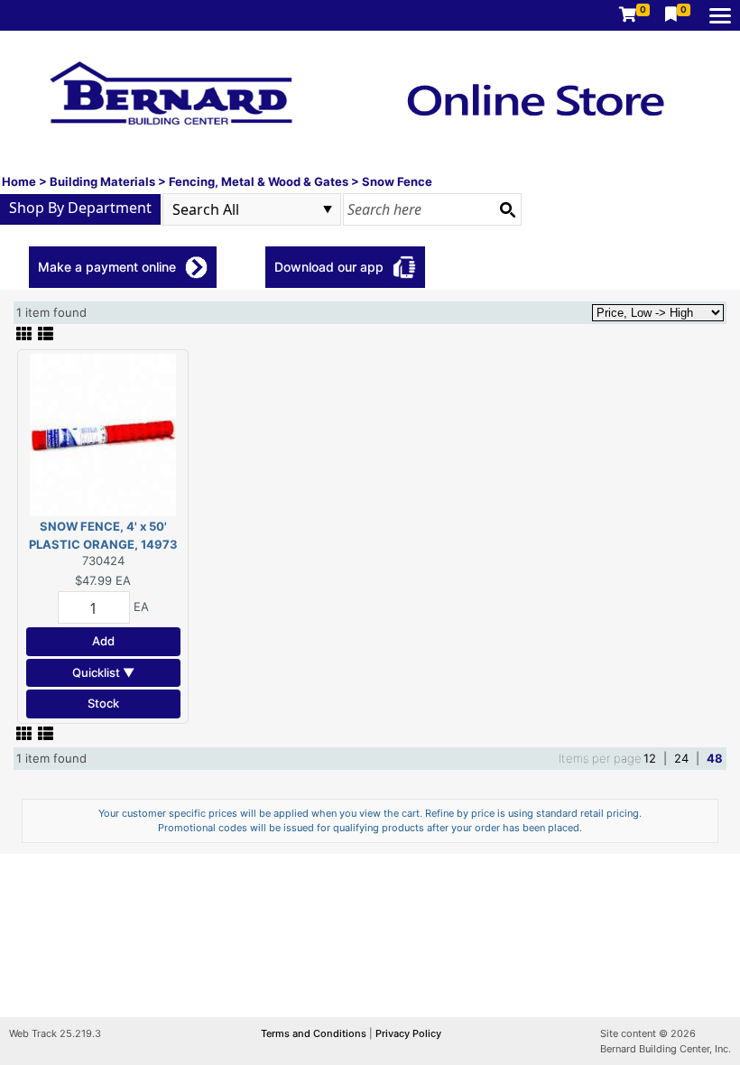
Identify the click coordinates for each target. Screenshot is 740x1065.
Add (103, 641)
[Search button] (507, 209)
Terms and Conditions (315, 1033)
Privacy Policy (408, 1033)
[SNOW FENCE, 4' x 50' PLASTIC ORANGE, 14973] (103, 434)
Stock (103, 703)
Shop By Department (80, 208)
